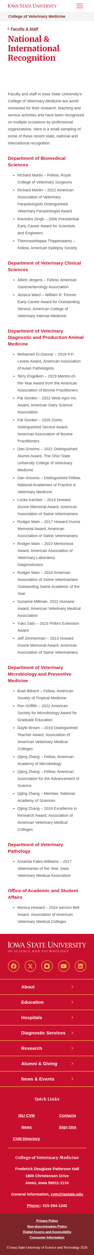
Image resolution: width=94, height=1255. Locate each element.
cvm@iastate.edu (67, 1194)
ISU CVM (26, 1115)
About (28, 986)
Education (32, 1002)
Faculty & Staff (24, 29)
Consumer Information (47, 1237)
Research (31, 1048)
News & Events (37, 1078)
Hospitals (31, 1017)
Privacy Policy (47, 1221)
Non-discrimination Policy (47, 1226)
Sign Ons (67, 1127)
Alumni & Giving (39, 1063)
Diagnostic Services (43, 1032)
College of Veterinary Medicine (36, 16)
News (26, 1127)
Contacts (67, 1115)
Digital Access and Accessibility (47, 1232)
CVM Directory (26, 1139)
